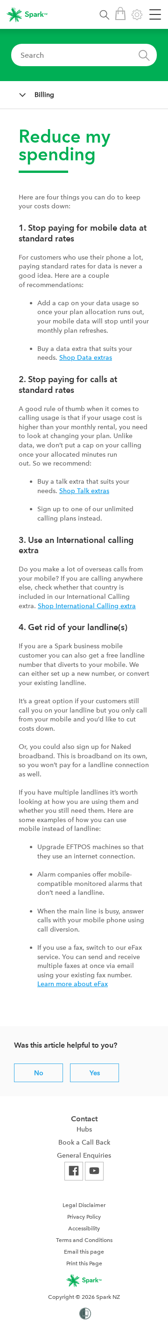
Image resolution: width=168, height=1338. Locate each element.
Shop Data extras (85, 357)
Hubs (84, 1129)
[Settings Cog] (137, 14)
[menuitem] (84, 1129)
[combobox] (84, 55)
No (38, 1073)
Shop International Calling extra (87, 606)
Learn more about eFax (72, 984)
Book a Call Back (84, 1142)
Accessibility (84, 1228)
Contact (84, 1118)
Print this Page (84, 1263)
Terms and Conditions (84, 1240)
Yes (95, 1073)
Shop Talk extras (84, 491)
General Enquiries (84, 1155)
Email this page (84, 1252)
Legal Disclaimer (84, 1205)
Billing (44, 94)
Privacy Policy (84, 1217)
